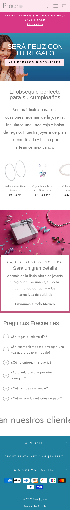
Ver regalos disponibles (35, 62)
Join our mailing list (34, 470)
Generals (34, 443)
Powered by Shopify (35, 506)
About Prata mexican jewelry (34, 456)
